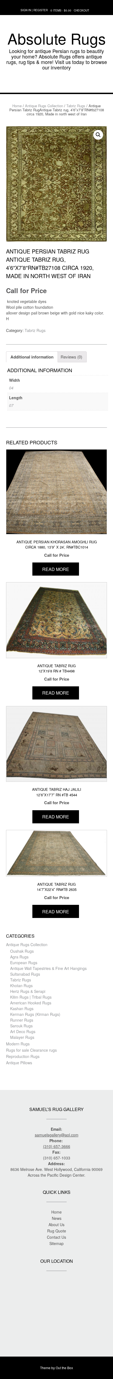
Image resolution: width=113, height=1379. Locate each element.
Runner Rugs (21, 1020)
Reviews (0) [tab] (71, 357)
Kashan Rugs (21, 1008)
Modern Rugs (18, 1043)
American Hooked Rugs (30, 1002)
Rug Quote (56, 1231)
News (56, 1218)
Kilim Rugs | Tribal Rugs (31, 997)
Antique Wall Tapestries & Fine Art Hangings (48, 968)
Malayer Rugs (22, 1037)
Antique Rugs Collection (44, 105)
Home (17, 105)
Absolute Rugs (56, 38)
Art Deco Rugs (22, 1031)
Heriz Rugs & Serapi (27, 991)
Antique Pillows (19, 1062)
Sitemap (56, 1243)
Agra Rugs (19, 957)
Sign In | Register (34, 10)
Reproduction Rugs (22, 1056)
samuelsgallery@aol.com (56, 1135)
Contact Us (56, 1237)
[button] (56, 84)
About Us (56, 1224)
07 (11, 405)
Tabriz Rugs (75, 105)
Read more (55, 569)
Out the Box (64, 1367)
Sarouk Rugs (21, 1025)
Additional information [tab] (31, 357)
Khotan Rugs (21, 985)
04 (11, 387)
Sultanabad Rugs (25, 974)
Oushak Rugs (22, 951)
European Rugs (23, 962)
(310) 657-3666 (56, 1146)
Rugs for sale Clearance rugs (31, 1050)
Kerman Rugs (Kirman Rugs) (35, 1014)
